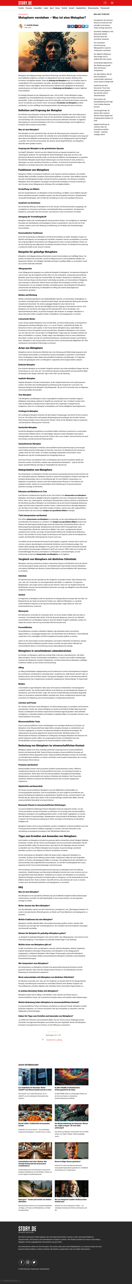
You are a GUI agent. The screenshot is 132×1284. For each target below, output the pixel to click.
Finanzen (29, 8)
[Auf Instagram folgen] (28, 1262)
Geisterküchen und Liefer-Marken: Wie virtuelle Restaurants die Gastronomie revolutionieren (32, 1164)
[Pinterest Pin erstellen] (79, 26)
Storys (57, 8)
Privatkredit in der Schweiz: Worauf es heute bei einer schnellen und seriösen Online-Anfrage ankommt (103, 24)
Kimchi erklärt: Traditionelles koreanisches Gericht (34, 1125)
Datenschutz (44, 1269)
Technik (64, 8)
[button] (105, 2)
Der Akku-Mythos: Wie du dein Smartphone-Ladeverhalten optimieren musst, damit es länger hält (103, 78)
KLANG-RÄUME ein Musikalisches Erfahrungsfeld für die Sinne (67, 1089)
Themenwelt (104, 8)
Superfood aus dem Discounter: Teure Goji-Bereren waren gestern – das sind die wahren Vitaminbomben (103, 91)
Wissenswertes (93, 8)
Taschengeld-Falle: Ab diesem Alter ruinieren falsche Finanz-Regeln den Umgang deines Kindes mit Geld (103, 116)
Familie (21, 8)
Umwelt (71, 8)
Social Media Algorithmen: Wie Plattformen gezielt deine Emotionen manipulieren (103, 66)
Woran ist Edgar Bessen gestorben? (68, 1161)
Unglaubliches (81, 8)
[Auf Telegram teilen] (86, 26)
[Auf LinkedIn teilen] (83, 26)
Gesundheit (38, 8)
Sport (52, 8)
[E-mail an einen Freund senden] (76, 26)
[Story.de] (25, 3)
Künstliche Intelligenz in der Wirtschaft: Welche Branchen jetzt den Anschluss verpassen (103, 35)
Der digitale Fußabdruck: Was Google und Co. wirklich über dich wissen (103, 56)
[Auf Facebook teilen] (69, 26)
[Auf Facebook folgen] (21, 1262)
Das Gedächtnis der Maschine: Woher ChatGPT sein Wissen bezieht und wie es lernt (34, 1089)
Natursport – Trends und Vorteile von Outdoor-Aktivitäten (35, 1201)
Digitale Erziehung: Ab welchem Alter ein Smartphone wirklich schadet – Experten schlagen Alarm (101, 129)
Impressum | (35, 1269)
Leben (46, 8)
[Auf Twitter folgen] (34, 1262)
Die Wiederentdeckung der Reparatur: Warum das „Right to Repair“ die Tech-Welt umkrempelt (71, 1126)
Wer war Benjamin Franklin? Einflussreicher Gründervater (71, 1201)
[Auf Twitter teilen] (72, 26)
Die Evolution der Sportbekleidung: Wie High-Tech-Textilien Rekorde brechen (103, 103)
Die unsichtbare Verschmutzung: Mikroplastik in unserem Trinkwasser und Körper (102, 46)
